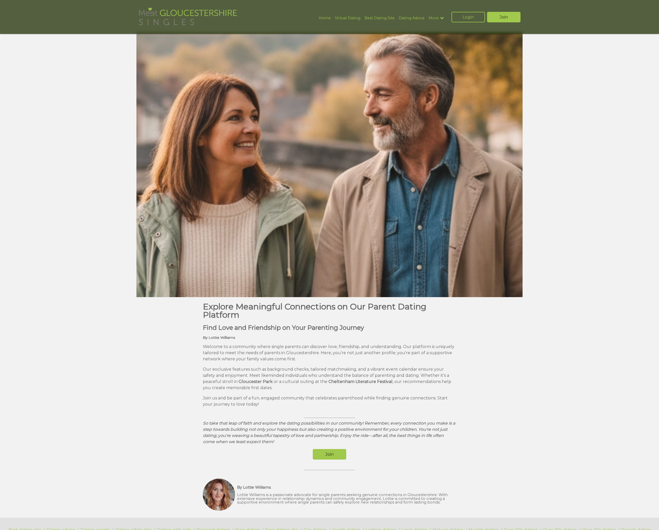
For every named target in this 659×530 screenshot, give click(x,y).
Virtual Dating (347, 18)
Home (325, 18)
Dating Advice (411, 18)
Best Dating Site (380, 18)
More (434, 18)
